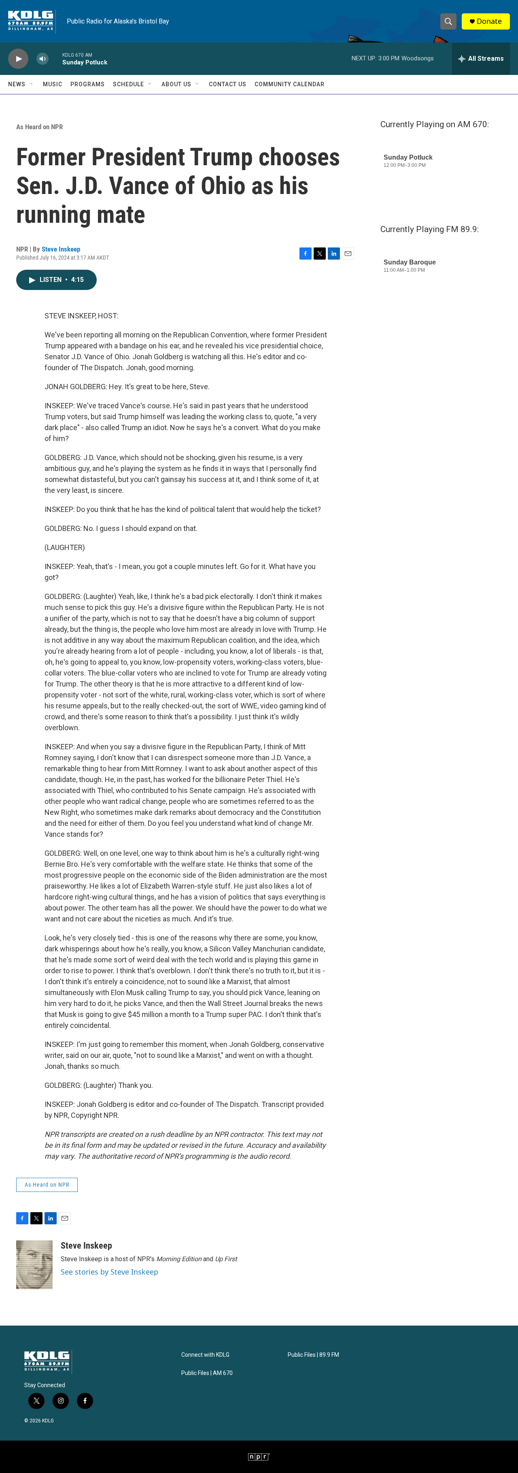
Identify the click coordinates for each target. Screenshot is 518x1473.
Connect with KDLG (205, 1355)
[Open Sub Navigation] (31, 84)
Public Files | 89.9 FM (313, 1355)
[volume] (42, 59)
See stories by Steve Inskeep (109, 1272)
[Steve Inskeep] (34, 1265)
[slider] (55, 58)
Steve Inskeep (61, 249)
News (16, 84)
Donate (489, 21)
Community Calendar (290, 84)
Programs (87, 84)
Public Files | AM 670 (207, 1373)
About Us (176, 84)
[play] (18, 59)
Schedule (128, 84)
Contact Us (227, 84)
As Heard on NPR (39, 127)
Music (52, 84)
